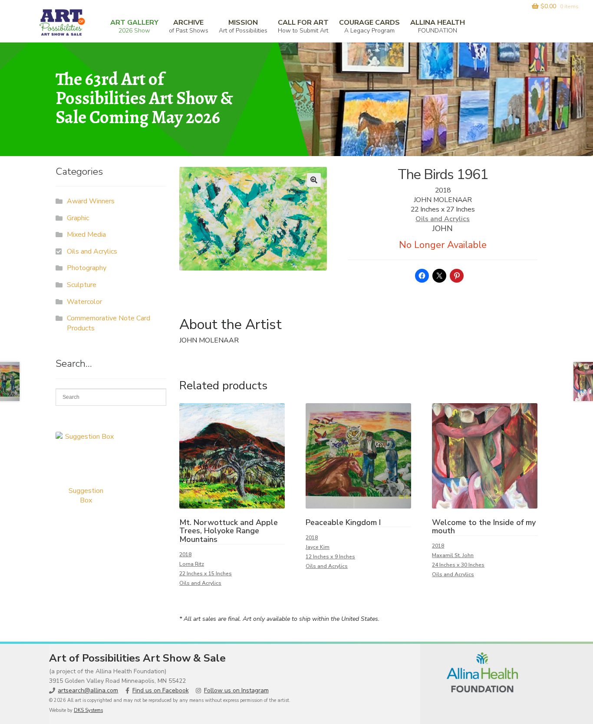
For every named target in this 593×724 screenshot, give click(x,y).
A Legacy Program (369, 26)
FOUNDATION (437, 26)
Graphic (78, 218)
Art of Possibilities (243, 26)
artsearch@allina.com (88, 690)
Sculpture (81, 285)
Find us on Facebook (160, 690)
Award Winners (91, 201)
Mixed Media (86, 234)
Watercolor (84, 302)
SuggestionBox (86, 495)
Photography (86, 268)
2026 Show (134, 26)
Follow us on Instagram (236, 690)
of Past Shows (188, 26)
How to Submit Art (303, 26)
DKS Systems (88, 710)
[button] (314, 180)
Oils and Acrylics (442, 219)
